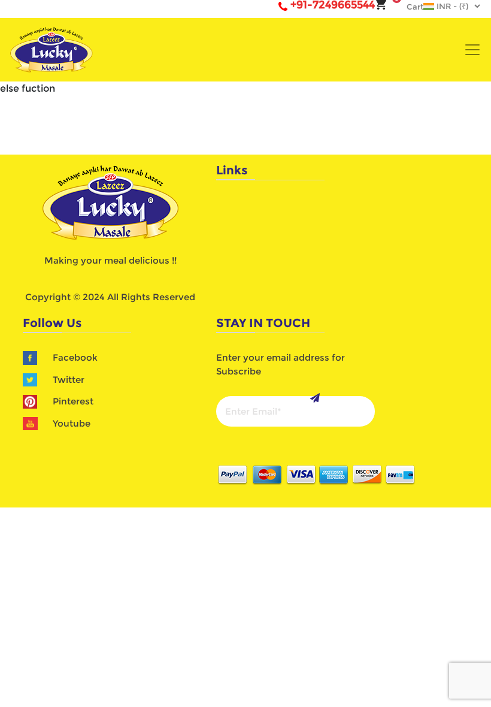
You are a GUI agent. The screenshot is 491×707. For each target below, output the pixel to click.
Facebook (75, 357)
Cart (409, 6)
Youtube (71, 423)
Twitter (68, 379)
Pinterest (73, 401)
